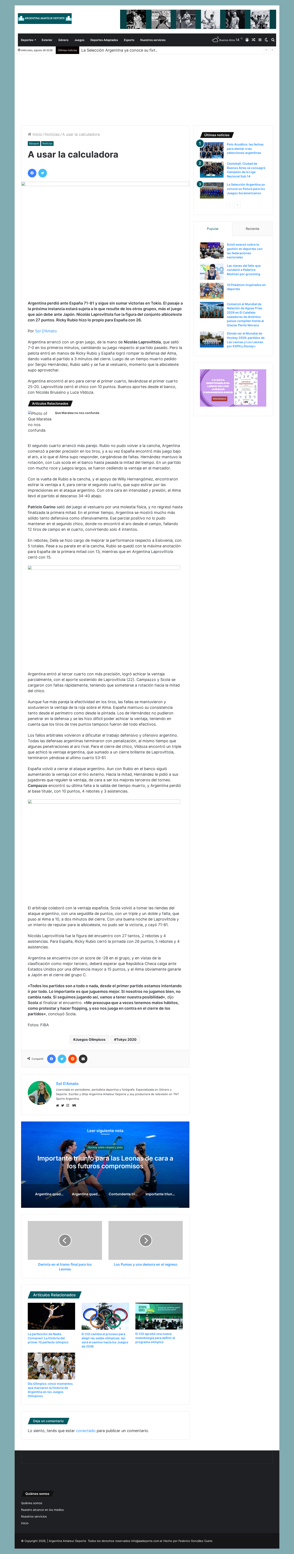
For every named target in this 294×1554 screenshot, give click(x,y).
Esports (129, 40)
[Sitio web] (58, 1105)
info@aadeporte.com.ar (146, 1541)
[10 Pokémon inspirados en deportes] (212, 291)
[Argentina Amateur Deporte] (45, 18)
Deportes (27, 40)
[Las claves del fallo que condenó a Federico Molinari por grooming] (212, 272)
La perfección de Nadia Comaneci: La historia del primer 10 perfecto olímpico (48, 1338)
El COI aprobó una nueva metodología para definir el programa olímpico (155, 1338)
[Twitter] (63, 1105)
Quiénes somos (31, 1503)
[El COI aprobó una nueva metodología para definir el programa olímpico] (159, 1316)
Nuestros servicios (153, 40)
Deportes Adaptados (104, 40)
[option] (105, 1164)
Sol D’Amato (46, 331)
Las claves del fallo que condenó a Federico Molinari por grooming (244, 270)
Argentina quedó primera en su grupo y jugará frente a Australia (105, 1162)
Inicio (36, 134)
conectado (86, 1430)
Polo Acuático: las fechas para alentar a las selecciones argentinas (245, 148)
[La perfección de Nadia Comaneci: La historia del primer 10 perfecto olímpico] (51, 1316)
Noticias (52, 134)
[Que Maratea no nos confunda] (40, 422)
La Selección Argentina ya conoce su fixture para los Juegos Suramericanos (150, 50)
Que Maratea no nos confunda (77, 413)
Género (63, 40)
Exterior (47, 40)
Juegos (79, 40)
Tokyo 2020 (126, 1039)
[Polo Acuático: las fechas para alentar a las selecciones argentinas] (212, 150)
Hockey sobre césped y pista (105, 1147)
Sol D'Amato (67, 1083)
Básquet (34, 143)
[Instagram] (68, 1105)
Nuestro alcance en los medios (42, 1509)
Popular (213, 229)
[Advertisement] (147, 86)
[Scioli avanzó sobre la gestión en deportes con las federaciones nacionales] (212, 250)
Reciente (252, 229)
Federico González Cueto (195, 1541)
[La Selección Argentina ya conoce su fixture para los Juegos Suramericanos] (212, 190)
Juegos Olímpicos (90, 1039)
